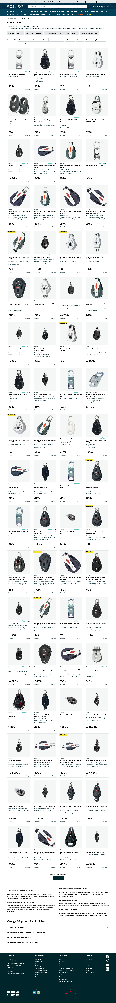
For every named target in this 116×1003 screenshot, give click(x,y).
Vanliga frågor (38, 959)
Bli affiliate (61, 974)
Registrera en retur (40, 968)
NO (100, 990)
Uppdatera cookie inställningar (67, 981)
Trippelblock (38, 33)
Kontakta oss (38, 961)
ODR (36, 974)
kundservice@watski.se (17, 963)
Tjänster (37, 977)
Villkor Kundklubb (90, 972)
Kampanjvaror (89, 961)
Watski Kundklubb (90, 970)
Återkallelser (89, 968)
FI (107, 990)
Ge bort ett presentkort (65, 966)
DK (104, 990)
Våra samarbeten (63, 972)
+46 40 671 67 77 (17, 965)
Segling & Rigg (11, 18)
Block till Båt (24, 18)
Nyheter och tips (90, 963)
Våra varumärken (63, 963)
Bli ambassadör (63, 979)
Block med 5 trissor (64, 33)
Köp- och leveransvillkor (41, 972)
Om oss (61, 959)
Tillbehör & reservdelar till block (89, 33)
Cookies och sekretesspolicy (66, 970)
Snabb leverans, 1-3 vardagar (15, 1)
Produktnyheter (89, 966)
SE (96, 990)
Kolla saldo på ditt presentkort (66, 968)
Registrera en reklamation (41, 970)
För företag (38, 966)
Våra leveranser (39, 963)
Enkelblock (20, 33)
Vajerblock (75, 33)
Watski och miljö (63, 961)
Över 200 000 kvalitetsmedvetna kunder (55, 1)
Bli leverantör (62, 977)
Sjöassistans (38, 1)
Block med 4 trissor (50, 33)
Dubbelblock (29, 33)
